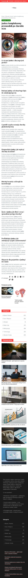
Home (3, 16)
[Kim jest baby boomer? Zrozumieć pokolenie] (14, 435)
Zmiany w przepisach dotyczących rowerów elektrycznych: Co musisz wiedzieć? (13, 569)
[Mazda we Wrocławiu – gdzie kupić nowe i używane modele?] (14, 351)
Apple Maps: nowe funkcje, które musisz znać (11, 465)
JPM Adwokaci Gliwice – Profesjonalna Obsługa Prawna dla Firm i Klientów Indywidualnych (14, 383)
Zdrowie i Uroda (9, 16)
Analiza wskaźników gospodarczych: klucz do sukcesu (13, 424)
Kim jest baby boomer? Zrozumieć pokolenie (7, 297)
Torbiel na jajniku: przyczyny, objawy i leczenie (19, 301)
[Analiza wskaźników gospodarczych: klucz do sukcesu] (14, 415)
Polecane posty (7, 340)
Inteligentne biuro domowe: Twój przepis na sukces (13, 404)
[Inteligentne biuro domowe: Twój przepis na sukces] (14, 395)
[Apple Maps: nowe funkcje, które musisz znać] (14, 456)
